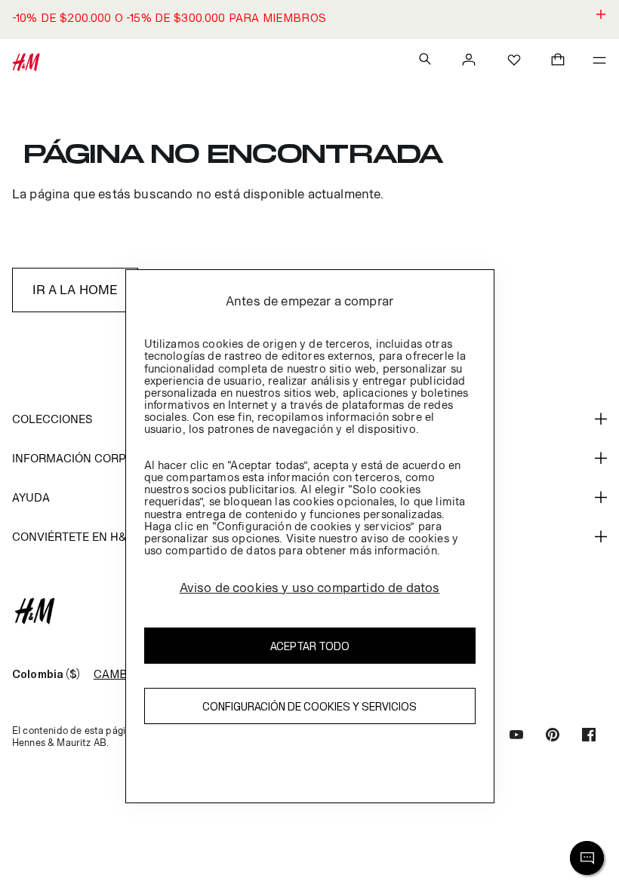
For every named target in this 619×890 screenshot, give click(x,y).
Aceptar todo (310, 646)
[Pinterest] (552, 736)
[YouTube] (516, 736)
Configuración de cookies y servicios (309, 706)
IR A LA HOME (75, 289)
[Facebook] (589, 736)
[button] (309, 19)
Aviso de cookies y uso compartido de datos (310, 587)
